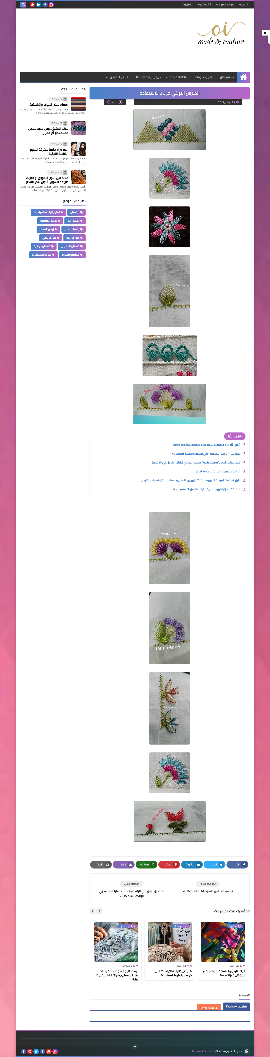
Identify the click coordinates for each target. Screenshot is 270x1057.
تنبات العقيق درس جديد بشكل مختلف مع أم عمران (48, 131)
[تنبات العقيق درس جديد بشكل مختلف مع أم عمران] (78, 128)
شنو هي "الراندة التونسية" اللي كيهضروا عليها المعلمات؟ (206, 453)
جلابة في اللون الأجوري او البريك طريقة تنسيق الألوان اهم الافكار (47, 180)
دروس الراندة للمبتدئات (147, 77)
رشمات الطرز (71, 229)
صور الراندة (72, 237)
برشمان (74, 212)
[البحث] (23, 5)
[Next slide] (92, 911)
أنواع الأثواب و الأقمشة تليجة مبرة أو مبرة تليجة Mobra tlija (206, 444)
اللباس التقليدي (119, 77)
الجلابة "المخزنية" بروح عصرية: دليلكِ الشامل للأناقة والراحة (206, 489)
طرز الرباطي (49, 237)
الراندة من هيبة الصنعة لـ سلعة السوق (217, 471)
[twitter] (36, 1051)
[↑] (135, 1046)
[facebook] (45, 4)
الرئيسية (243, 4)
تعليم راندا (73, 220)
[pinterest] (32, 4)
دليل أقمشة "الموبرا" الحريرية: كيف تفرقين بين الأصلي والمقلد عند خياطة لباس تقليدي (190, 480)
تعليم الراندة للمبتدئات (47, 212)
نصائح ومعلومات (204, 77)
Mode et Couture (201, 1051)
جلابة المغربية (48, 220)
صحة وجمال (227, 77)
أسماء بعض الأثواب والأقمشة (49, 105)
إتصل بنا (187, 4)
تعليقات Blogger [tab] (209, 1007)
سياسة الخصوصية (225, 4)
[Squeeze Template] (247, 1051)
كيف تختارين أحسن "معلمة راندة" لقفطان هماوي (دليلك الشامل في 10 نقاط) (196, 462)
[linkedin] (39, 4)
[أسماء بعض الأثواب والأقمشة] (78, 104)
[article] (132, 889)
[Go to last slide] (99, 911)
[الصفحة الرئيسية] (243, 77)
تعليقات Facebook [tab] (236, 1006)
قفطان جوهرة (42, 246)
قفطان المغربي (70, 246)
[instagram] (51, 4)
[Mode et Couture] (221, 33)
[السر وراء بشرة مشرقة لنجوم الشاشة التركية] (78, 149)
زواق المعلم (47, 229)
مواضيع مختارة (70, 254)
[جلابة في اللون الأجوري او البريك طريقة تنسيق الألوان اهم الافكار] (78, 177)
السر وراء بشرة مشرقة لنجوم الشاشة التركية (49, 152)
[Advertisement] (92, 40)
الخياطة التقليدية (179, 77)
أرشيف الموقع (204, 4)
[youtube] (49, 1051)
